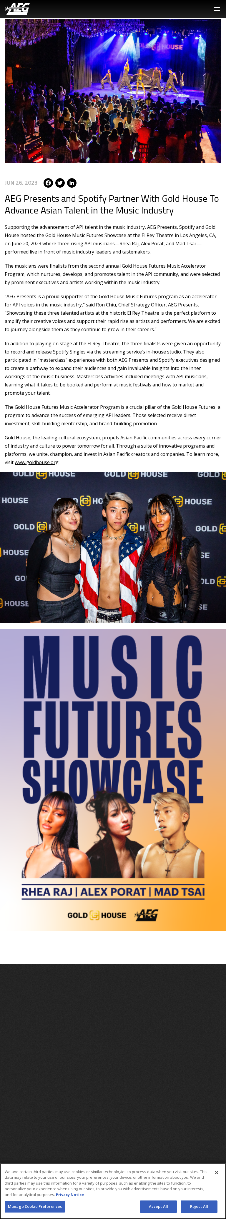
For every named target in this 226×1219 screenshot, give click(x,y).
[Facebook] (48, 182)
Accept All (158, 1206)
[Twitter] (60, 182)
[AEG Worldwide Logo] (17, 9)
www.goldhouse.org (37, 462)
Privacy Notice (70, 1194)
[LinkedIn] (72, 182)
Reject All (199, 1206)
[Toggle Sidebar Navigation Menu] (217, 9)
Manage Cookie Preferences (35, 1206)
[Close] (216, 1172)
